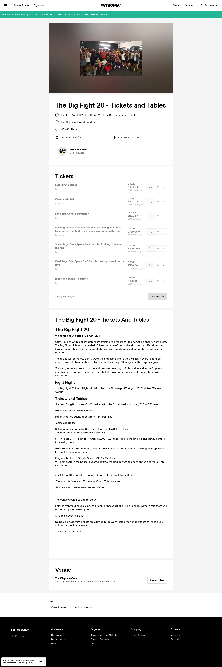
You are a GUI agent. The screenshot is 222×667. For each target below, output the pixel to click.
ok (40, 661)
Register (188, 5)
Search (41, 5)
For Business (207, 5)
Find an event (57, 635)
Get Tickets (157, 296)
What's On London (59, 607)
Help (93, 643)
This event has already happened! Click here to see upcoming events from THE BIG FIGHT (55, 14)
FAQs (53, 643)
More (58, 189)
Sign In (176, 5)
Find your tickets (58, 639)
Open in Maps (157, 580)
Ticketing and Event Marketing (104, 635)
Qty (150, 187)
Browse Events (21, 5)
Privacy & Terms (138, 635)
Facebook (175, 639)
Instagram (175, 635)
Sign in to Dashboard (100, 639)
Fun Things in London (83, 607)
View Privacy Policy (25, 663)
